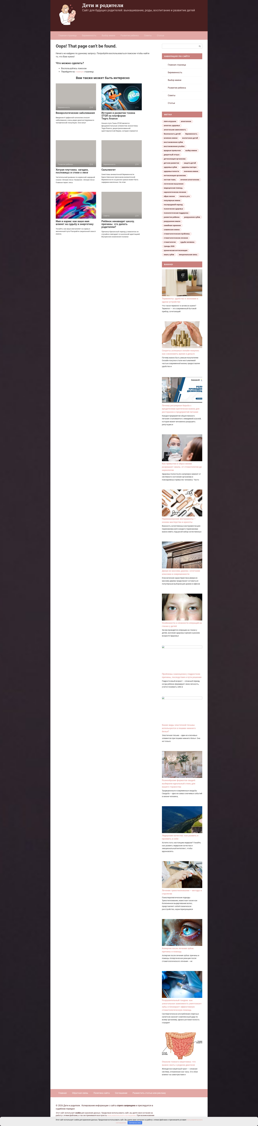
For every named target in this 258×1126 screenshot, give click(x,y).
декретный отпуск (171, 155)
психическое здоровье (173, 209)
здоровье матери (189, 167)
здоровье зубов (170, 167)
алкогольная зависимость (175, 130)
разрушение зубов (192, 217)
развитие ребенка (171, 217)
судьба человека (187, 242)
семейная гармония (172, 225)
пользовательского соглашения (121, 1115)
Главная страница (67, 35)
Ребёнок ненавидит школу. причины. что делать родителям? (118, 224)
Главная (62, 1093)
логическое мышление (173, 184)
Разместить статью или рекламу (149, 1093)
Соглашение (121, 1093)
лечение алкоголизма (189, 179)
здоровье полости (171, 171)
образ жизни (169, 196)
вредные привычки (172, 150)
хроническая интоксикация (175, 250)
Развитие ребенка (130, 35)
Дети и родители (102, 5)
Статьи (160, 35)
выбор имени (191, 150)
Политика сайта (102, 1093)
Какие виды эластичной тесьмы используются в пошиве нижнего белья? (179, 728)
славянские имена (172, 229)
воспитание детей (190, 138)
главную (79, 71)
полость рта (185, 196)
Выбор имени (108, 35)
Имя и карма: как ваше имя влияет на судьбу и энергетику (75, 223)
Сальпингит (108, 169)
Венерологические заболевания (75, 112)
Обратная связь (80, 1093)
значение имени (191, 171)
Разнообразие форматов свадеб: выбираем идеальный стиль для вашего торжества (179, 783)
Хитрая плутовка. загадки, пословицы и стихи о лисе (72, 171)
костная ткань (170, 179)
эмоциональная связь (188, 254)
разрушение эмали (172, 221)
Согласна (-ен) (135, 1123)
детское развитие (171, 163)
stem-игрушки (170, 121)
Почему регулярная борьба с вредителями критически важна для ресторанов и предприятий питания (180, 408)
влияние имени (171, 138)
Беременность (89, 35)
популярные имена (172, 200)
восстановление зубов (173, 142)
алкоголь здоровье (172, 125)
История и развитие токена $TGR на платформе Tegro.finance (118, 115)
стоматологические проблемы (177, 234)
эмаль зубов (169, 254)
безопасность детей (172, 134)
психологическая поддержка (176, 213)
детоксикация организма (174, 159)
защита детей (190, 163)
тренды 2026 (169, 246)
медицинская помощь (173, 188)
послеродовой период (173, 204)
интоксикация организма (175, 175)
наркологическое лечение (175, 192)
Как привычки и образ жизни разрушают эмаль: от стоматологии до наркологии (182, 466)
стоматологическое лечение (176, 238)
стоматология (170, 242)
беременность (191, 134)
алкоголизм (186, 121)
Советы (148, 35)
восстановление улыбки (174, 146)
